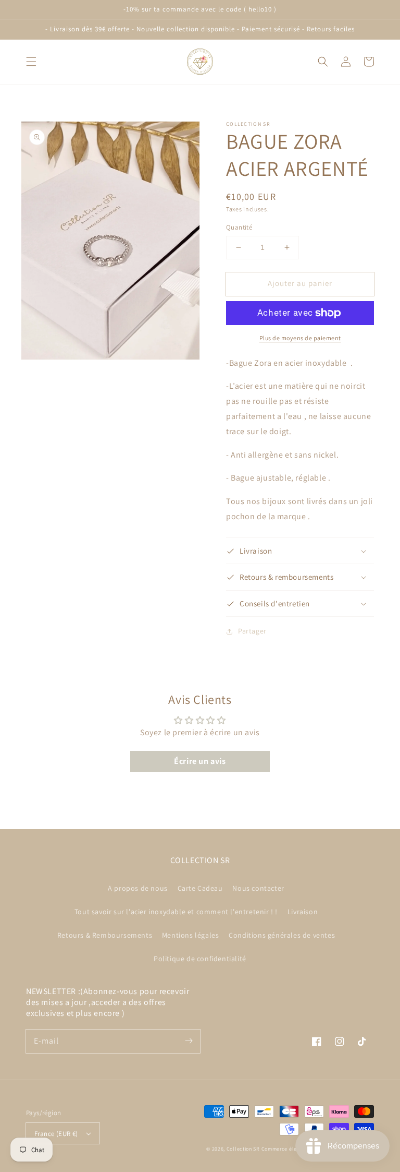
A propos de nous (138, 888)
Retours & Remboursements (104, 935)
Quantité (239, 227)
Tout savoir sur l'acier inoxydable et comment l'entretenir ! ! (176, 911)
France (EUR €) (56, 1133)
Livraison (303, 911)
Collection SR (243, 1148)
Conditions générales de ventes (282, 935)
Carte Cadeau (200, 888)
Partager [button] (252, 631)
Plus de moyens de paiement (300, 338)
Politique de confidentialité (200, 958)
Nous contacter (258, 888)
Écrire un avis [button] (200, 761)
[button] (31, 61)
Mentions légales (190, 935)
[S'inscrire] (188, 1041)
